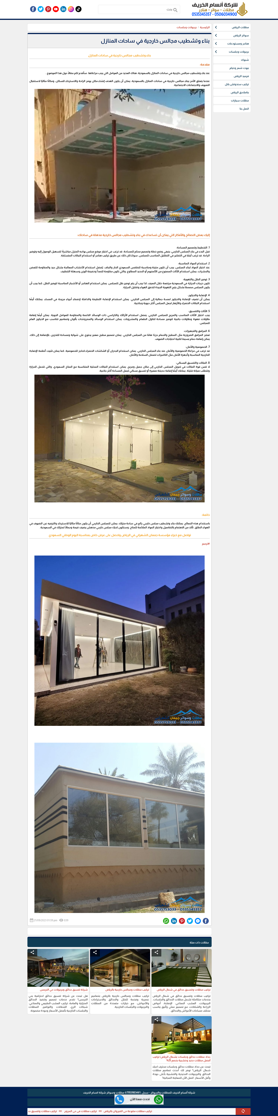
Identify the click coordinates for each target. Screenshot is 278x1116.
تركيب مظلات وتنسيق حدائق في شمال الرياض (80, 1111)
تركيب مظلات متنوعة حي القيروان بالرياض (178, 1111)
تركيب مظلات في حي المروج (131, 1111)
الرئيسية (205, 27)
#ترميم (206, 543)
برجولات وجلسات (187, 27)
